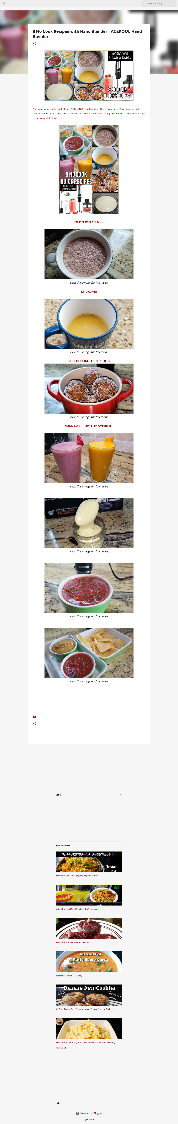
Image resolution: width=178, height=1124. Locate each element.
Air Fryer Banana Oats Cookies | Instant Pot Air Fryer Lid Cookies (84, 1009)
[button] (34, 44)
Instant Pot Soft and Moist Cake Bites (72, 942)
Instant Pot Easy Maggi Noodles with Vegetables (77, 909)
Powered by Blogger (90, 1113)
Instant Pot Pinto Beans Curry (69, 975)
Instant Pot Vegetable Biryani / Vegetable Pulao (77, 875)
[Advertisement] (44, 765)
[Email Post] (34, 717)
